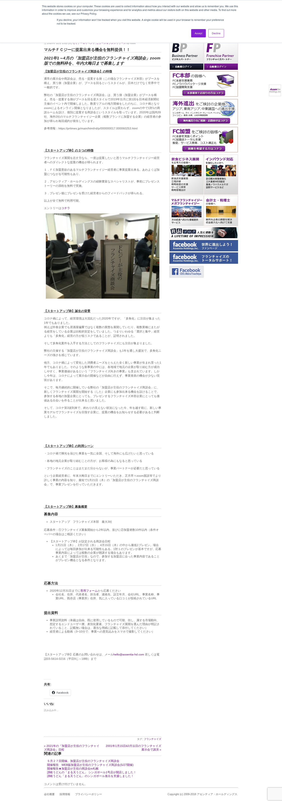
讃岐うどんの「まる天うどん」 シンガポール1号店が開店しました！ (91, 772)
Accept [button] (198, 33)
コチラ (65, 208)
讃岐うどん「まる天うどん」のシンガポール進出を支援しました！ (90, 776)
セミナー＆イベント (84, 43)
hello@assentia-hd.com (128, 654)
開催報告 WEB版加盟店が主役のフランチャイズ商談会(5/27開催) (90, 764)
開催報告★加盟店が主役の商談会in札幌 (72, 768)
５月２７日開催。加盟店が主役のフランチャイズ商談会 (83, 761)
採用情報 (64, 794)
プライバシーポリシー (88, 794)
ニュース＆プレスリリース (111, 43)
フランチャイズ (152, 739)
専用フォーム (89, 590)
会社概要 (49, 794)
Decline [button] (216, 33)
